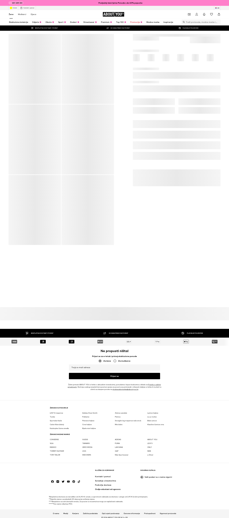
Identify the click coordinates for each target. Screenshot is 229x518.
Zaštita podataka (90, 447)
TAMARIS (86, 374)
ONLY (149, 378)
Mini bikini (118, 355)
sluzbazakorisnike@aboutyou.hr (125, 320)
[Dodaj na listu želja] (217, 101)
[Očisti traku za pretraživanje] (218, 22)
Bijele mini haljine (89, 359)
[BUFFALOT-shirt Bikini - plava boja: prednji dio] (34, 69)
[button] (177, 91)
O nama (56, 447)
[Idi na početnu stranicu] (64, 405)
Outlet (15, 8)
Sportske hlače (56, 351)
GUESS (85, 370)
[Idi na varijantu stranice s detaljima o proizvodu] (140, 73)
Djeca (33, 14)
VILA (51, 374)
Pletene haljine (88, 351)
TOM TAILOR (55, 385)
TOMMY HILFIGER (57, 382)
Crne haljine (87, 355)
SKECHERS (86, 385)
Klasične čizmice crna (155, 355)
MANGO (53, 378)
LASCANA (119, 378)
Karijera (75, 447)
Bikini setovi (177, 35)
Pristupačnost (150, 447)
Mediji (65, 447)
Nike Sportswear (121, 385)
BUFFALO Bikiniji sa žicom (211, 35)
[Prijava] (196, 14)
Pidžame (85, 347)
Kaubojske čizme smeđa (59, 359)
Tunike (52, 347)
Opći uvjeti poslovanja (110, 447)
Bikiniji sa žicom (191, 35)
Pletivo (118, 347)
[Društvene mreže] (52, 415)
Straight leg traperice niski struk (128, 351)
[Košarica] (219, 14)
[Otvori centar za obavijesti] (204, 14)
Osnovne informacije (132, 447)
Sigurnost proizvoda (168, 447)
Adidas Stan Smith (89, 343)
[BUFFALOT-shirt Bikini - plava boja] (34, 140)
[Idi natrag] (12, 38)
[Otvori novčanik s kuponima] (189, 14)
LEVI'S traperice (56, 343)
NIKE (149, 382)
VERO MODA (87, 378)
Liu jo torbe (152, 347)
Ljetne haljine (152, 343)
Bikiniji (166, 35)
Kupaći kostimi (155, 35)
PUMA (117, 374)
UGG (84, 382)
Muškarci (22, 14)
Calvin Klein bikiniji (57, 355)
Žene (11, 14)
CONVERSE (54, 370)
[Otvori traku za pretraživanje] (183, 22)
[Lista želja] (211, 14)
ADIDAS (118, 370)
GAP (116, 382)
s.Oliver (150, 385)
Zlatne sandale (121, 343)
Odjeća (143, 35)
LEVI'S (150, 374)
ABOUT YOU (152, 370)
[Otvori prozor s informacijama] (219, 3)
